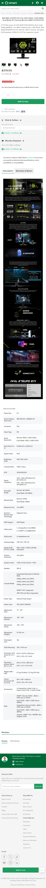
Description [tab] (8, 170)
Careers (4, 807)
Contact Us (27, 848)
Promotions (27, 799)
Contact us (19, 764)
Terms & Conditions (17, 885)
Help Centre (27, 833)
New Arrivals (27, 807)
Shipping (26, 844)
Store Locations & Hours (10, 803)
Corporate (26, 825)
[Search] (43, 8)
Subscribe (38, 786)
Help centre (19, 761)
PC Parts (8, 13)
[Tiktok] (17, 859)
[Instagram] (11, 865)
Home (3, 13)
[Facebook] (5, 859)
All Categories (28, 810)
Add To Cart (23, 101)
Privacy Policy (30, 885)
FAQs (25, 829)
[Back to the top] (42, 870)
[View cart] (42, 3)
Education (26, 821)
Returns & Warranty (30, 840)
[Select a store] (32, 3)
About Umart (6, 799)
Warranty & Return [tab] (24, 170)
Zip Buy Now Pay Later (9, 814)
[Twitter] (11, 859)
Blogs (4, 810)
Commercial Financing (10, 818)
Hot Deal (26, 803)
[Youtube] (5, 865)
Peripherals (16, 13)
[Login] (37, 3)
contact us (30, 157)
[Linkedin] (17, 865)
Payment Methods (29, 836)
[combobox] (23, 8)
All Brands (26, 814)
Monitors (24, 13)
